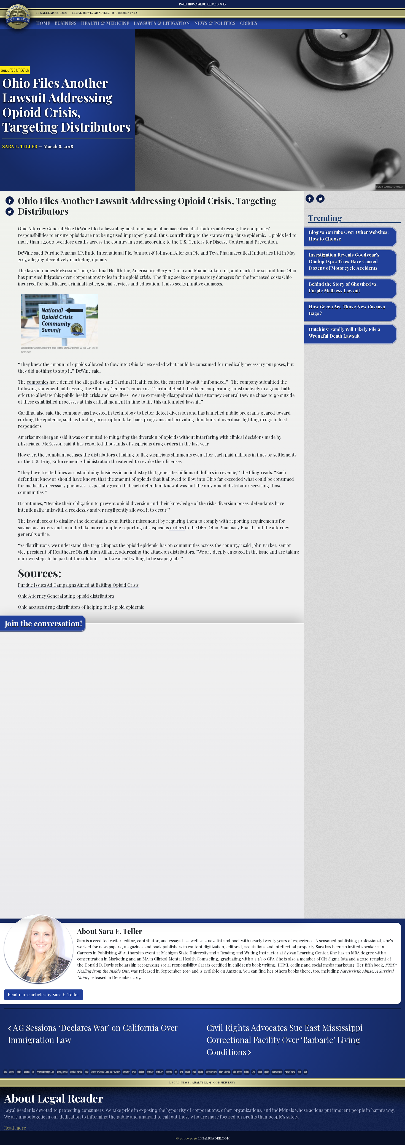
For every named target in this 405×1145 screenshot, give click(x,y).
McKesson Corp (211, 1072)
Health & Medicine (105, 23)
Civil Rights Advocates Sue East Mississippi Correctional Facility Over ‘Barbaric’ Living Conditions (284, 1039)
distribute (141, 1072)
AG (33, 1072)
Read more (15, 1128)
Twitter (216, 4)
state (299, 1072)
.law (5, 1072)
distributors (159, 1072)
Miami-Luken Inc (224, 1072)
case (86, 1072)
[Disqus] (152, 704)
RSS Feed (183, 4)
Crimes (248, 23)
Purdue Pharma (290, 1072)
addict (19, 1072)
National (246, 1072)
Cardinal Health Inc (76, 1072)
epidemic (169, 1072)
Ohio (253, 1072)
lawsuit (187, 1072)
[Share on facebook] (9, 200)
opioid (260, 1072)
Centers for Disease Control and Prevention (105, 1072)
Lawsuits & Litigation (162, 23)
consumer (126, 1072)
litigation (200, 1072)
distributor (150, 1072)
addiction (26, 1072)
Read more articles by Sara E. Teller (43, 994)
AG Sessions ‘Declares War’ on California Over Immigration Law (92, 1033)
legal (194, 1072)
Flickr (84, 348)
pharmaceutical (277, 1072)
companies (37, 382)
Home (43, 23)
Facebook (197, 4)
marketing (80, 259)
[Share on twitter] (9, 211)
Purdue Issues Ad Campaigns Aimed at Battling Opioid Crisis (78, 585)
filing (181, 1072)
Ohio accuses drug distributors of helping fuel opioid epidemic (81, 607)
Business (66, 23)
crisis (134, 1072)
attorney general (62, 1072)
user (305, 1072)
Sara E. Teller (19, 146)
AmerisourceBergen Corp (45, 1072)
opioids (266, 1072)
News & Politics (215, 23)
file (176, 1072)
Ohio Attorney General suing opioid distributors (66, 596)
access (11, 1072)
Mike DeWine (237, 1072)
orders (177, 527)
